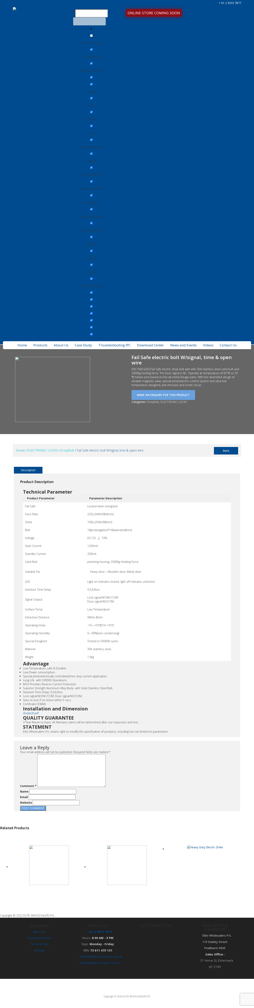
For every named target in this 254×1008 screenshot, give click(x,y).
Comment (28, 786)
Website (26, 802)
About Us (61, 345)
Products (40, 345)
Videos (208, 345)
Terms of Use (39, 944)
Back (226, 451)
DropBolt (153, 402)
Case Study (83, 345)
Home (22, 345)
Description (28, 470)
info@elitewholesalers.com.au (100, 963)
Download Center (150, 345)
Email (24, 797)
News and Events (183, 345)
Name (24, 791)
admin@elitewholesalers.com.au (101, 956)
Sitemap (39, 950)
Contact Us (228, 345)
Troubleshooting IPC (114, 345)
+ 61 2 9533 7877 (229, 3)
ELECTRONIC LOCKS (173, 402)
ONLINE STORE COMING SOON (154, 13)
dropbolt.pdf (31, 713)
